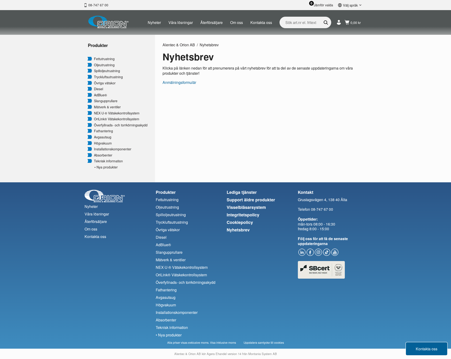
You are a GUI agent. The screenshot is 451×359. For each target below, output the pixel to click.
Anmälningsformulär (179, 82)
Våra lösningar (180, 22)
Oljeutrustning (104, 65)
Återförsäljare (211, 22)
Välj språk (350, 5)
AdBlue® (100, 95)
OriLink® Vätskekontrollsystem (116, 119)
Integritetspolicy (243, 215)
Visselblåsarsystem (246, 207)
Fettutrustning (104, 59)
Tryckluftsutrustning (108, 77)
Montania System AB (262, 353)
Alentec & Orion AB (179, 44)
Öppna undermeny (90, 58)
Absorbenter (103, 155)
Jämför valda (323, 5)
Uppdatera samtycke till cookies (264, 342)
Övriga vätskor (105, 83)
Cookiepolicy (240, 222)
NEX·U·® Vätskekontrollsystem (117, 113)
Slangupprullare (105, 101)
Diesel (98, 89)
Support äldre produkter (251, 200)
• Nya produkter (106, 167)
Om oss (236, 22)
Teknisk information (108, 161)
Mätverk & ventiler (107, 107)
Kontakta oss (261, 22)
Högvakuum (103, 143)
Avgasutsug (102, 137)
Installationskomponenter (112, 149)
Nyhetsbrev (209, 44)
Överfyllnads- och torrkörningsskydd (121, 125)
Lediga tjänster (242, 192)
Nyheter (154, 22)
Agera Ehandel (217, 353)
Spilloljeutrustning (107, 71)
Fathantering (103, 131)
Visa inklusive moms (223, 342)
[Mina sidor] (339, 22)
